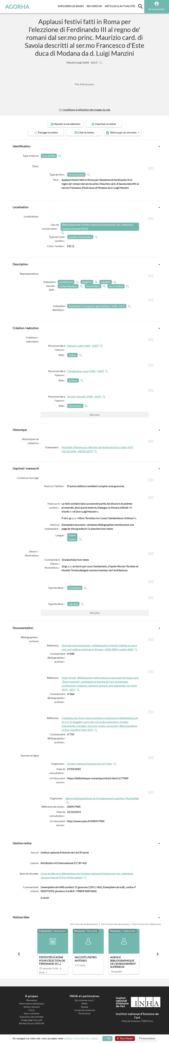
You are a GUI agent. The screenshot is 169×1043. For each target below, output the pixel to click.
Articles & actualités (121, 6)
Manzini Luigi (82, 62)
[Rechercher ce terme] (60, 155)
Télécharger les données (123, 132)
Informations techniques (31, 1003)
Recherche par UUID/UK (31, 1023)
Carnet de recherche (84, 1010)
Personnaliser (147, 1038)
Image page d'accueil (31, 1020)
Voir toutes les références (146, 924)
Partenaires (84, 1013)
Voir (95, 414)
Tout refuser (126, 1038)
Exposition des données (32, 1017)
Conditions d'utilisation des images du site (86, 109)
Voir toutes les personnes (115, 924)
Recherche (95, 6)
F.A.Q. (32, 1010)
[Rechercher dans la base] (85, 877)
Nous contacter (32, 1013)
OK (108, 1038)
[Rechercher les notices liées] (101, 62)
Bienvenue (31, 1000)
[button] (19, 954)
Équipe (84, 1007)
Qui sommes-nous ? (85, 1000)
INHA (84, 1003)
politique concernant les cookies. (81, 1038)
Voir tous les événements (84, 924)
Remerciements (32, 1007)
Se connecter (156, 9)
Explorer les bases (71, 6)
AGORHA (17, 6)
